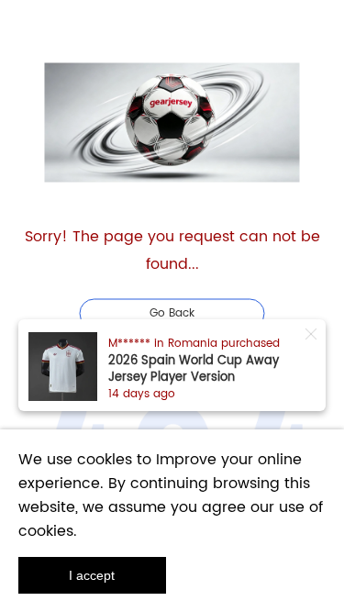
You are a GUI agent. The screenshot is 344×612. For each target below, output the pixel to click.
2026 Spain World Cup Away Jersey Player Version (193, 369)
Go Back (172, 312)
